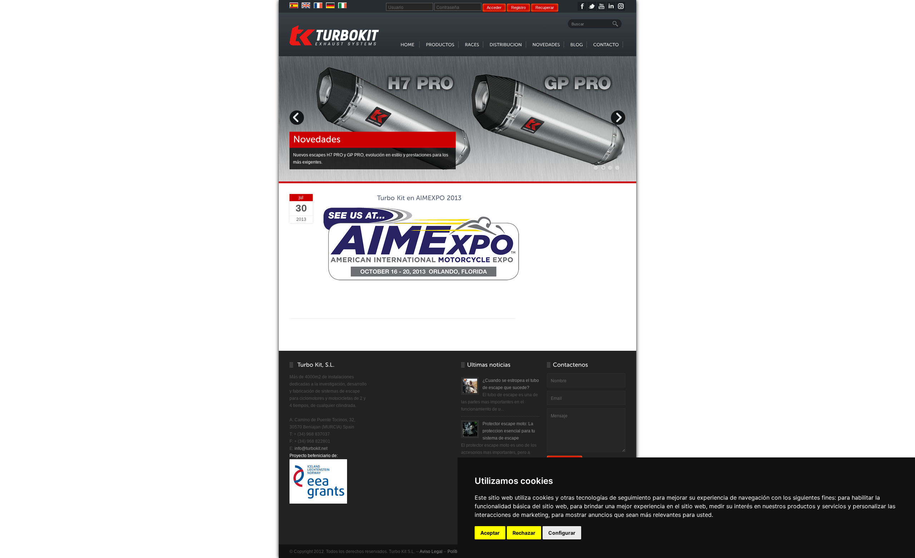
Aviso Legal (431, 551)
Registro (518, 7)
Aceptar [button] (490, 533)
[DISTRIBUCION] (506, 45)
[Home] (408, 45)
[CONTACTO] (606, 45)
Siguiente (617, 117)
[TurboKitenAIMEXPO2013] (419, 198)
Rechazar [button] (524, 533)
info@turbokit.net (311, 448)
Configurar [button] (561, 533)
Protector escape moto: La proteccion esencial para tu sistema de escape (509, 431)
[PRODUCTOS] (440, 45)
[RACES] (472, 45)
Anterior (297, 117)
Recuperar (544, 7)
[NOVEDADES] (546, 45)
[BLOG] (577, 45)
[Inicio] (334, 35)
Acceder (494, 7)
